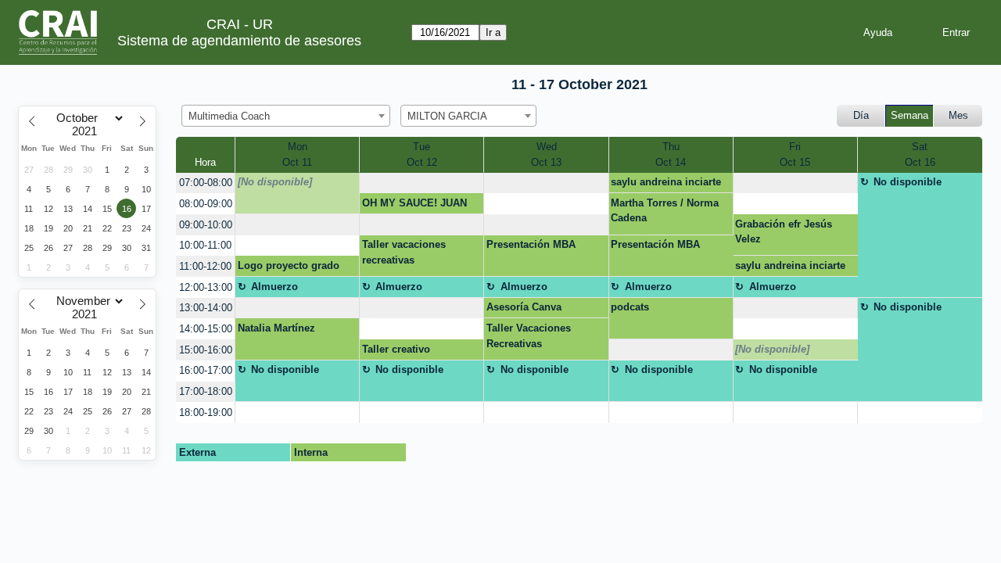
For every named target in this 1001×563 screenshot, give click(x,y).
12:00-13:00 (205, 287)
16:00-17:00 (205, 370)
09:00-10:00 (205, 225)
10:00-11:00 (205, 245)
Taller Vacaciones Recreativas (528, 336)
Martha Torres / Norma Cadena (665, 210)
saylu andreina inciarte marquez (666, 184)
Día (861, 115)
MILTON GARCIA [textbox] (447, 116)
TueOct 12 (422, 154)
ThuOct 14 (670, 154)
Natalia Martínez (276, 328)
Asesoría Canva (523, 307)
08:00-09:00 (205, 204)
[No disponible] (275, 182)
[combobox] (285, 116)
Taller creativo (396, 349)
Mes (958, 115)
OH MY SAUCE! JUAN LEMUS (414, 205)
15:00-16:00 (205, 350)
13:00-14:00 (205, 308)
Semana (909, 115)
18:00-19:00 (205, 412)
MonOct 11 (297, 154)
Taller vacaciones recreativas (404, 252)
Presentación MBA (531, 244)
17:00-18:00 (205, 391)
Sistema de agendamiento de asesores (239, 40)
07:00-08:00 (205, 182)
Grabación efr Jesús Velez (783, 232)
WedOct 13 (546, 154)
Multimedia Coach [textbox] (229, 116)
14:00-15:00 (205, 329)
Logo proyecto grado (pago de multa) (288, 268)
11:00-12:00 (205, 266)
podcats (630, 307)
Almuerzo (274, 286)
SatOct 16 (920, 154)
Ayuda (877, 32)
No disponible (908, 182)
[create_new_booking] (421, 183)
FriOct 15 (795, 154)
